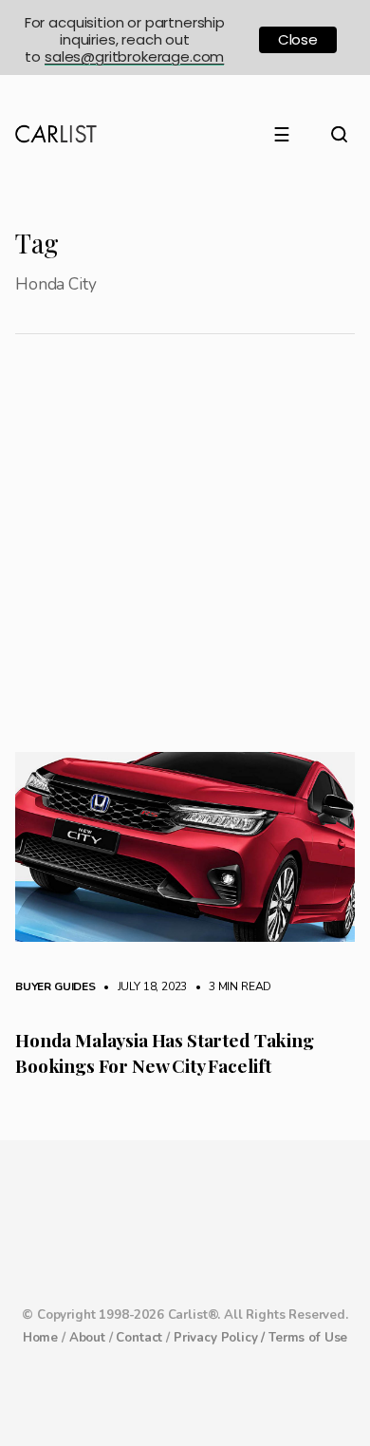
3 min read (230, 986)
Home (40, 1337)
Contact (139, 1337)
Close (298, 39)
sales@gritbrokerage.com (134, 56)
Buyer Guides (55, 986)
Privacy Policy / (221, 1337)
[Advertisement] (185, 557)
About (87, 1337)
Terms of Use (307, 1337)
